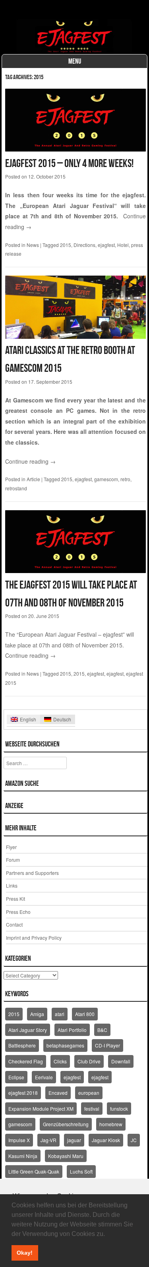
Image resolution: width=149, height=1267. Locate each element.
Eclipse (16, 1077)
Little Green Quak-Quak (33, 1171)
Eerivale (44, 1077)
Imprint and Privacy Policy (34, 937)
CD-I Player (107, 1045)
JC (134, 1140)
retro (125, 479)
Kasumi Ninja (22, 1155)
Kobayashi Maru (65, 1155)
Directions (84, 244)
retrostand (16, 488)
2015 (65, 244)
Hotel (123, 244)
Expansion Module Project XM (41, 1108)
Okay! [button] (25, 1253)
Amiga (37, 1013)
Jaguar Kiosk (106, 1140)
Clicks (60, 1061)
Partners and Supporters (32, 872)
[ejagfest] (75, 36)
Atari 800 (85, 1013)
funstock (119, 1108)
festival (91, 1108)
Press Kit (15, 898)
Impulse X (19, 1140)
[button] (107, 1234)
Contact (14, 924)
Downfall (120, 1061)
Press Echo (18, 911)
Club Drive (89, 1061)
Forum (13, 859)
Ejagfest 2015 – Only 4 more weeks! (69, 163)
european (88, 1092)
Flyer (11, 846)
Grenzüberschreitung (66, 1124)
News (33, 244)
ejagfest (106, 244)
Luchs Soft (81, 1171)
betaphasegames (65, 1045)
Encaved (58, 1092)
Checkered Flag (25, 1061)
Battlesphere (22, 1045)
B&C (102, 1029)
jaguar (74, 1140)
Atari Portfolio (72, 1029)
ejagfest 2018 (23, 1092)
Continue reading (30, 461)
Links (11, 885)
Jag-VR (48, 1140)
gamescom (106, 479)
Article (33, 479)
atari (59, 1013)
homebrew (110, 1124)
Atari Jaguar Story (27, 1029)
